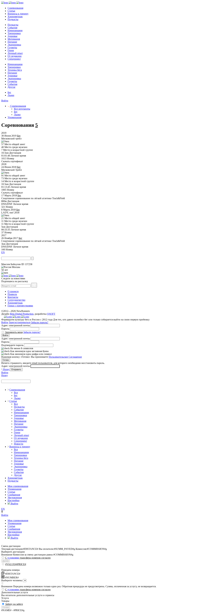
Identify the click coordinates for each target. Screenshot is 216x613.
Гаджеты (12, 47)
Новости (18, 443)
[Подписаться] (34, 285)
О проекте (13, 291)
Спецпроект (14, 59)
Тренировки (14, 33)
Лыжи (11, 95)
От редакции (15, 56)
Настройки (13, 500)
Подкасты (13, 19)
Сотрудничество (16, 300)
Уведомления (15, 497)
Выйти (14, 503)
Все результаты (22, 108)
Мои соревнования (18, 486)
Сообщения (14, 494)
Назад (6, 369)
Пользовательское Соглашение (65, 357)
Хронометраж (15, 16)
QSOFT (51, 314)
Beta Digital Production (22, 314)
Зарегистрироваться (19, 322)
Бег (9, 92)
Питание (12, 41)
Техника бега (15, 70)
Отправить (16, 369)
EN (3, 252)
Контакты (13, 297)
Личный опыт (15, 53)
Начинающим (15, 30)
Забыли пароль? (39, 322)
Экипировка (14, 44)
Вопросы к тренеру (18, 13)
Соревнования (15, 8)
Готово (6, 360)
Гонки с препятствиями (20, 305)
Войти (4, 100)
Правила (12, 294)
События (12, 27)
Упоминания (14, 117)
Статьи (11, 10)
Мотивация (14, 39)
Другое (11, 87)
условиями (13, 557)
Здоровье (12, 36)
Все (16, 392)
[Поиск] (32, 258)
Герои (11, 50)
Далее (6, 561)
